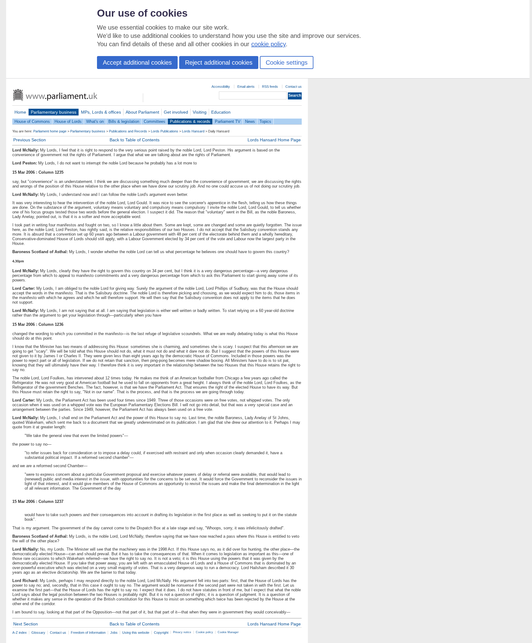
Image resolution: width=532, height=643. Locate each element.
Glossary (38, 632)
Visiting (200, 112)
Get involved (176, 112)
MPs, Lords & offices (101, 112)
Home (20, 112)
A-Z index (19, 632)
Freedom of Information (88, 632)
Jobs (114, 632)
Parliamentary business (53, 112)
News (250, 121)
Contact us (293, 86)
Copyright (161, 632)
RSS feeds (270, 86)
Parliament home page (49, 131)
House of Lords (68, 121)
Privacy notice (182, 632)
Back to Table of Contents (134, 139)
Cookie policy (204, 632)
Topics (265, 121)
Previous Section (29, 139)
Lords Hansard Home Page (274, 139)
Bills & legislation (123, 121)
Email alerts (246, 86)
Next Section (25, 623)
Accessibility (221, 86)
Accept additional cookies (137, 62)
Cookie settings (287, 62)
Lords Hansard (193, 131)
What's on (95, 121)
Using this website (135, 632)
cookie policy (268, 44)
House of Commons (32, 121)
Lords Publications (164, 131)
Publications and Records (128, 131)
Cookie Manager (228, 632)
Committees (154, 121)
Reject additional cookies (218, 62)
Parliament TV (227, 121)
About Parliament (142, 112)
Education (221, 112)
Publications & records (190, 121)
